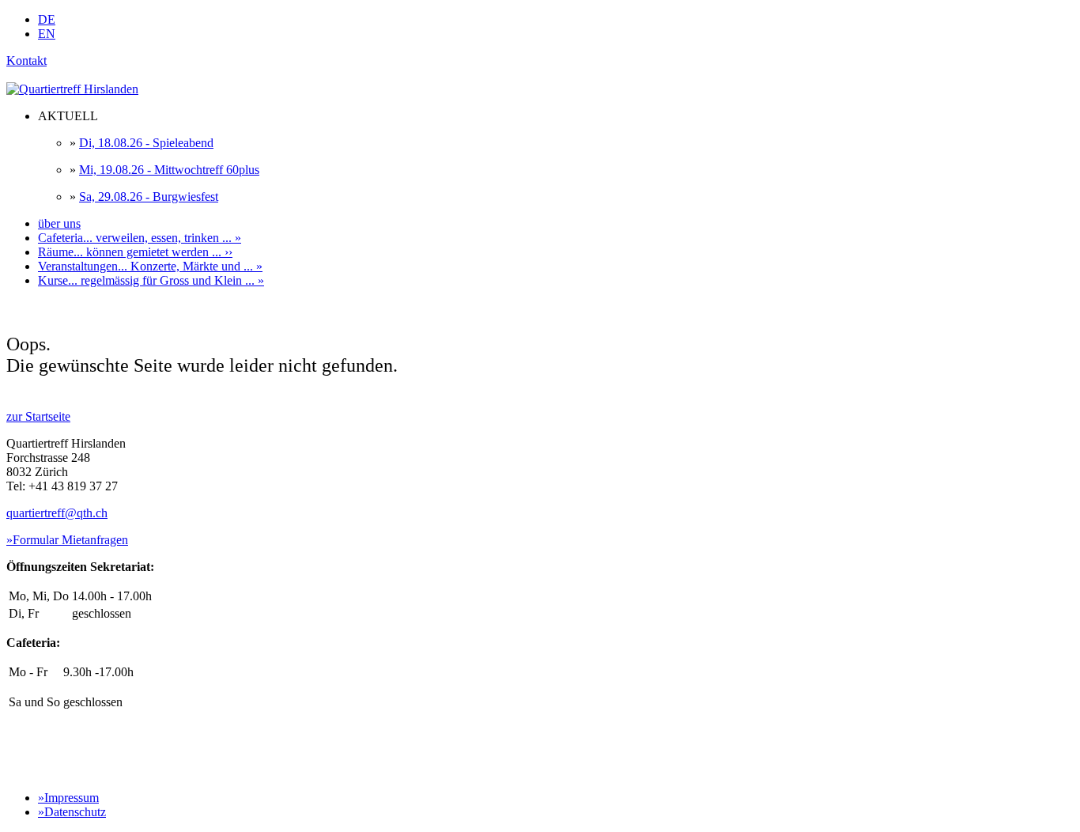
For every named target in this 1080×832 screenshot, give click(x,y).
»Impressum (68, 797)
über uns (59, 223)
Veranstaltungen (150, 266)
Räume (135, 252)
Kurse (151, 280)
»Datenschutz (72, 812)
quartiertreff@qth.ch (57, 513)
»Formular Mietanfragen (67, 539)
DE (46, 19)
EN (46, 33)
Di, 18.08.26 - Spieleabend (146, 142)
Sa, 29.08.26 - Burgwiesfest (148, 196)
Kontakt (26, 60)
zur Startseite (38, 416)
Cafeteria (139, 237)
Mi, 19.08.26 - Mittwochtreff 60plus (169, 169)
